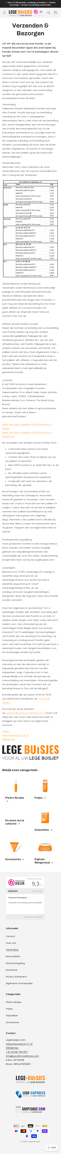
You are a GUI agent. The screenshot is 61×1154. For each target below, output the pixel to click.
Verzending (12, 949)
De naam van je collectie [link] (14, 822)
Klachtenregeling (15, 963)
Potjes (38, 797)
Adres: (6, 731)
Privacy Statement (16, 976)
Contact (10, 936)
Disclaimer (12, 969)
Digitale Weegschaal (42, 861)
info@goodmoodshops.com (22, 1056)
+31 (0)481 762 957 (17, 1052)
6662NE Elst (8, 739)
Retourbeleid (13, 956)
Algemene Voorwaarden (19, 983)
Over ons (11, 943)
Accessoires (13, 859)
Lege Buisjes (34, 1141)
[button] (4, 13)
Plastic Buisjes (14, 797)
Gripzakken (41, 829)
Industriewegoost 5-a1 (15, 735)
